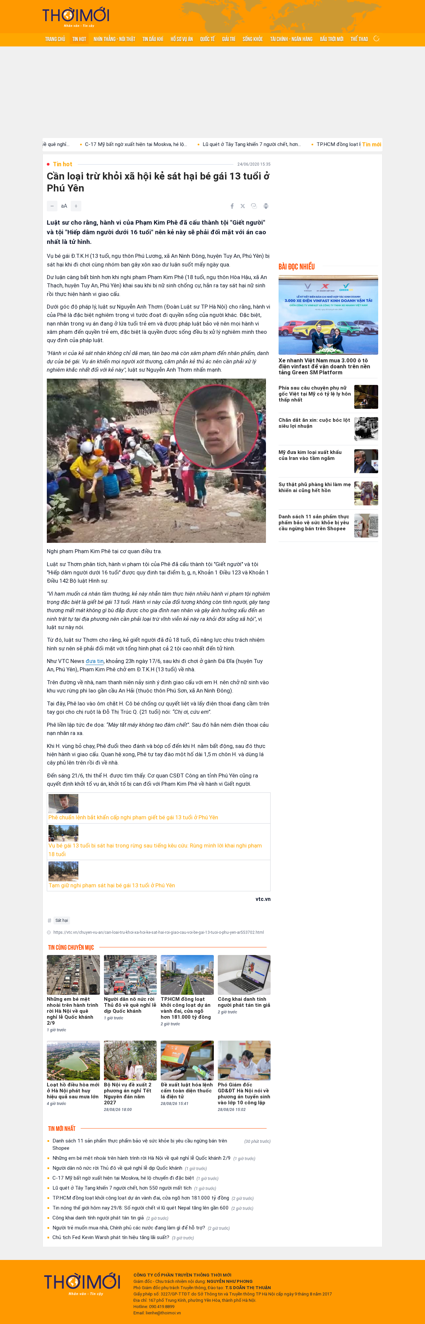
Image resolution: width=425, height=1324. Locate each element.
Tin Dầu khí (152, 38)
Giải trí (228, 38)
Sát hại (61, 920)
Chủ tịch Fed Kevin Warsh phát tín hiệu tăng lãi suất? (123, 1237)
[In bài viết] (266, 206)
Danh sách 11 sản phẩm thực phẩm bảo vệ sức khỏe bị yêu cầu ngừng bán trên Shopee (161, 1144)
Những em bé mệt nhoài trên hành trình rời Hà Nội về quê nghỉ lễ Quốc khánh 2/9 (153, 1158)
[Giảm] (52, 206)
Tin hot (79, 38)
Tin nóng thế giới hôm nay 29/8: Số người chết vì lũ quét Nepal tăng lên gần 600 (152, 1208)
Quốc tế (207, 38)
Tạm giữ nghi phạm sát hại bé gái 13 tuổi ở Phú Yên (111, 885)
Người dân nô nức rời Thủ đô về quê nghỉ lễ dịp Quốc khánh (129, 1168)
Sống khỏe (253, 38)
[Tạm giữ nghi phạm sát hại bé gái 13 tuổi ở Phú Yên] (158, 871)
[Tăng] (76, 206)
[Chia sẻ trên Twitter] (243, 206)
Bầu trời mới (331, 38)
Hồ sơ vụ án (182, 38)
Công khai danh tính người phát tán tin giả (110, 1218)
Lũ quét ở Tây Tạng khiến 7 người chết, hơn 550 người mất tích (134, 1188)
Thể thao (359, 38)
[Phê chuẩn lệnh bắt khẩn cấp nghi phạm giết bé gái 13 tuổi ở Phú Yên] (158, 803)
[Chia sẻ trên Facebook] (232, 206)
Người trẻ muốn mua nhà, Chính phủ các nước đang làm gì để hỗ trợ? (141, 1228)
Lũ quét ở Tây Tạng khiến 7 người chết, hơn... (214, 144)
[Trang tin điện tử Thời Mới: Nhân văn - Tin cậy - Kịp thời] (75, 16)
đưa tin (95, 661)
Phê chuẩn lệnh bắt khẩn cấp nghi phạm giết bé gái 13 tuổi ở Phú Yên (133, 817)
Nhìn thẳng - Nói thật (114, 38)
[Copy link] (254, 206)
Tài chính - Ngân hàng (291, 38)
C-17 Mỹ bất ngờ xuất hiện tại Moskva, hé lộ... (98, 144)
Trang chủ (55, 38)
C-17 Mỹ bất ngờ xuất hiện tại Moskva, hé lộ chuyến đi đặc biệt (135, 1178)
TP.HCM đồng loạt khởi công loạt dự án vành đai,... (334, 144)
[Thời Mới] (82, 1284)
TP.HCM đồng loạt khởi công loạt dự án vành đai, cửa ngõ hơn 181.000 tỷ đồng (153, 1198)
